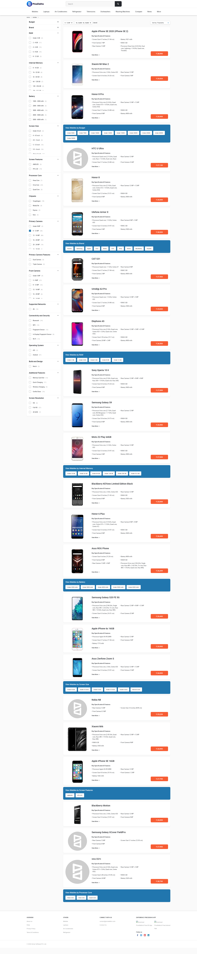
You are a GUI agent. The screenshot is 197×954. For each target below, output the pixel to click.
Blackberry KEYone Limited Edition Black (112, 483)
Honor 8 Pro (98, 94)
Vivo (97, 248)
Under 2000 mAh (72, 587)
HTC (112, 248)
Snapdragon (38, 201)
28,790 (159, 881)
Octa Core (81, 898)
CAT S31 (96, 258)
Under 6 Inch (123, 689)
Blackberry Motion (101, 805)
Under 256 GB (122, 473)
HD (35, 403)
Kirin (36, 215)
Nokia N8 (96, 699)
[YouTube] (144, 935)
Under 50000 (71, 138)
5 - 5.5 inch (38, 145)
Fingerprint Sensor (40, 330)
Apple (89, 248)
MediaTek (37, 206)
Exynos (36, 210)
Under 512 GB (135, 473)
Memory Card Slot (40, 378)
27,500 (159, 277)
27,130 (159, 165)
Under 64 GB (96, 473)
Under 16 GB (71, 473)
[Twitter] (141, 935)
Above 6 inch (136, 689)
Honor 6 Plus (98, 513)
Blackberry (139, 248)
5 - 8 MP (37, 280)
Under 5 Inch (97, 689)
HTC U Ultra (98, 148)
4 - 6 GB (37, 47)
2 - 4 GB (37, 42)
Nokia (105, 248)
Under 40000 (159, 133)
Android (37, 355)
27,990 (159, 847)
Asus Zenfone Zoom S (103, 658)
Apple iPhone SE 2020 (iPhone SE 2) (110, 31)
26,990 (159, 425)
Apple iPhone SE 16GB (103, 760)
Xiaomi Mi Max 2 (100, 64)
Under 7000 (82, 133)
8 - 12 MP (38, 231)
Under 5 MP (38, 276)
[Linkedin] (148, 935)
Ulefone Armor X (100, 212)
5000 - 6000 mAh (40, 119)
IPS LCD (79, 795)
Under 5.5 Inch (110, 689)
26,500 (159, 343)
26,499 (159, 536)
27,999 (159, 390)
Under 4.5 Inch (84, 689)
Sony (120, 248)
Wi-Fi (36, 339)
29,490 (159, 616)
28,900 (159, 232)
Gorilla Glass (39, 391)
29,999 (159, 116)
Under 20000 (133, 133)
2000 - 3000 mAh (40, 106)
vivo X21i (96, 858)
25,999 (159, 501)
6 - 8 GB (37, 52)
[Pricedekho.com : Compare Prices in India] (37, 4)
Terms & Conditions (33, 932)
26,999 (159, 673)
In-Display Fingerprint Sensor (43, 334)
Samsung (79, 248)
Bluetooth (38, 320)
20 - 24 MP (38, 245)
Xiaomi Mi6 (97, 726)
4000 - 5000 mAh (40, 115)
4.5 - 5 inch (38, 140)
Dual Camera (38, 260)
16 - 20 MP (38, 240)
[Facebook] (137, 935)
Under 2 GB (70, 360)
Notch (36, 366)
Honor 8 (96, 177)
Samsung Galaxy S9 (102, 402)
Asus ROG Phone (100, 548)
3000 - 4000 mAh (40, 110)
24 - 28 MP (38, 249)
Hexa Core (70, 898)
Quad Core (92, 898)
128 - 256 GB (38, 86)
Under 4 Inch (71, 689)
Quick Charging (39, 382)
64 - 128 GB (38, 81)
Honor (129, 248)
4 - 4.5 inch (38, 135)
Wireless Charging (40, 387)
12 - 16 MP (38, 235)
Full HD (37, 407)
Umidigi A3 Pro (99, 288)
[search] (118, 4)
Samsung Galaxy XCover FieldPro (109, 832)
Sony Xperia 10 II (100, 370)
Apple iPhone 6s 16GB (103, 628)
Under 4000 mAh (103, 587)
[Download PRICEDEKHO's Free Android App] (162, 925)
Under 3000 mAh (88, 587)
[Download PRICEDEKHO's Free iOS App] (144, 924)
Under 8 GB (105, 360)
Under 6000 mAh (133, 587)
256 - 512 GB (38, 91)
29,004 (159, 78)
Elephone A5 (98, 321)
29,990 (159, 646)
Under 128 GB (109, 473)
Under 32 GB (83, 473)
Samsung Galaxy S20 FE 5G (106, 597)
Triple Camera (39, 264)
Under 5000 (70, 133)
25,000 (159, 309)
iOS (35, 350)
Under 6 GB (94, 360)
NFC (36, 325)
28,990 (159, 53)
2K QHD (37, 412)
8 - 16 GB (37, 68)
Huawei (149, 248)
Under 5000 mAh (118, 587)
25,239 (159, 714)
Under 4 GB (82, 360)
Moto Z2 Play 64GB (101, 436)
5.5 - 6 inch (38, 149)
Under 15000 (121, 133)
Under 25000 (146, 133)
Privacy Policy (31, 928)
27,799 (159, 779)
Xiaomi (69, 248)
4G (35, 309)
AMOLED (70, 795)
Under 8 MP (38, 226)
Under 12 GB (117, 360)
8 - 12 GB (37, 56)
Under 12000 (108, 133)
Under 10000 (95, 133)
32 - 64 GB (37, 77)
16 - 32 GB (37, 72)
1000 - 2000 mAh (40, 101)
